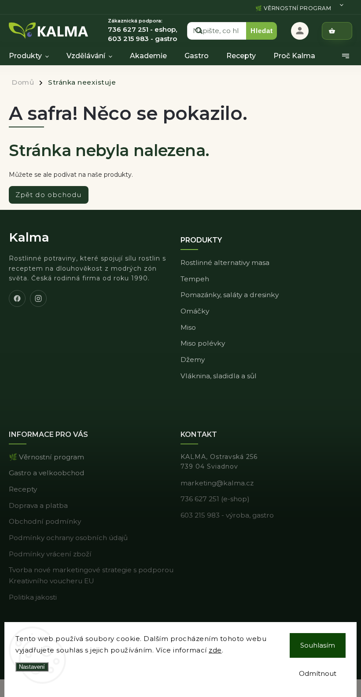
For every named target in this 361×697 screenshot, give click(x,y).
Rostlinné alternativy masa (224, 262)
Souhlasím (317, 645)
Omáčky (194, 311)
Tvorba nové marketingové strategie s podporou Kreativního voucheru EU (91, 575)
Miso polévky (202, 343)
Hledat (261, 30)
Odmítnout (317, 673)
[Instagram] (38, 298)
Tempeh (194, 279)
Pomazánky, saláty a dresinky (229, 295)
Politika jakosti (33, 597)
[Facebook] (17, 298)
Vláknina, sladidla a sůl (218, 376)
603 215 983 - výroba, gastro (227, 515)
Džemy (192, 359)
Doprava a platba (38, 505)
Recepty (23, 489)
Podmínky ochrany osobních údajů (68, 537)
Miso (188, 327)
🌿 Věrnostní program (293, 8)
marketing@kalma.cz (217, 483)
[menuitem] (33, 56)
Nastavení (32, 666)
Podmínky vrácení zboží (50, 554)
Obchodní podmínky (45, 521)
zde (215, 650)
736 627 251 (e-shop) (215, 499)
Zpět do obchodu (48, 194)
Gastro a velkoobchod (47, 473)
